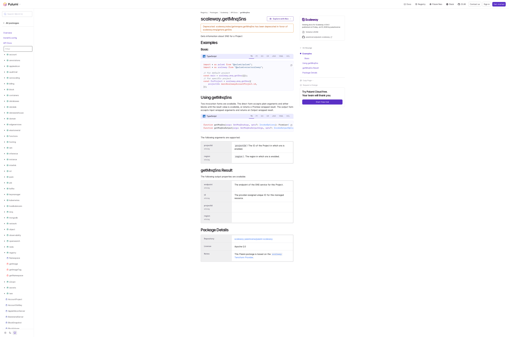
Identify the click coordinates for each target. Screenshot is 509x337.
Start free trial (322, 102)
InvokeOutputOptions (285, 128)
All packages (12, 23)
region (207, 156)
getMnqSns (245, 13)
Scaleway (224, 13)
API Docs (7, 43)
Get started (499, 4)
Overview (7, 33)
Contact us (475, 4)
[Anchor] (248, 18)
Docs (409, 4)
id (205, 195)
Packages (214, 13)
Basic (307, 58)
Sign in (487, 4)
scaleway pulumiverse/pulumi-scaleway (253, 239)
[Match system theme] (15, 333)
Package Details (309, 73)
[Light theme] (5, 333)
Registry (421, 4)
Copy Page (307, 80)
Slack (451, 4)
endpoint (208, 184)
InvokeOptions (267, 125)
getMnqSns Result (310, 68)
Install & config (10, 38)
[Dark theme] (10, 333)
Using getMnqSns (310, 63)
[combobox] (17, 14)
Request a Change (310, 85)
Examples (307, 53)
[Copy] (291, 65)
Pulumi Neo (437, 4)
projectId (208, 145)
